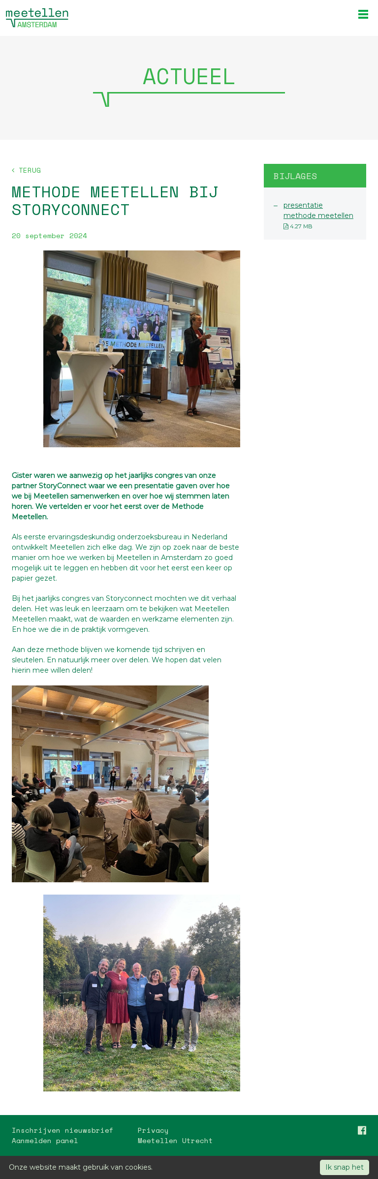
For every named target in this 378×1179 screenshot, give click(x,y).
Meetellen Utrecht (175, 1140)
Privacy (153, 1130)
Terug (27, 170)
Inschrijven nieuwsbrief (63, 1130)
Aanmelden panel (45, 1140)
